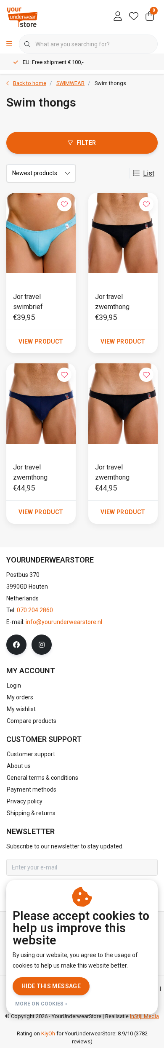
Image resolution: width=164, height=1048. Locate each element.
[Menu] (9, 44)
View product (41, 341)
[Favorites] (134, 17)
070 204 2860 (35, 610)
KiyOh (48, 1033)
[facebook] (16, 645)
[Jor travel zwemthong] (123, 233)
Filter (86, 142)
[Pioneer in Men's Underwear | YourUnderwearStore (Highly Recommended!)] (22, 17)
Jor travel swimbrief (28, 302)
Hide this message (51, 986)
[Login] (118, 17)
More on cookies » (41, 1004)
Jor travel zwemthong (112, 302)
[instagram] (42, 645)
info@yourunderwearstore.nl (64, 622)
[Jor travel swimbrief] (41, 233)
